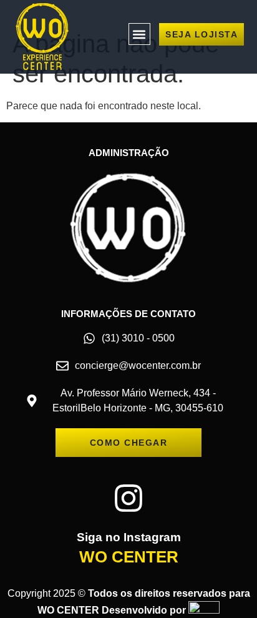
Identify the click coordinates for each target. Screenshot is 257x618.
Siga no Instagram (129, 537)
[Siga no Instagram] (128, 498)
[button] (139, 34)
